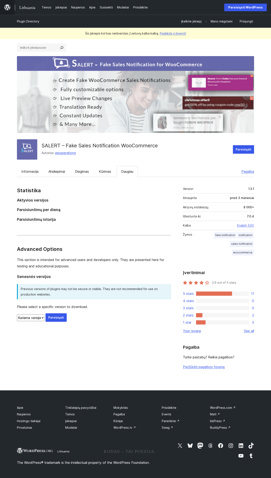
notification (245, 235)
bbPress (217, 421)
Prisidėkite (169, 407)
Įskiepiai (71, 421)
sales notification (241, 243)
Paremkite (171, 421)
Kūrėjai (118, 421)
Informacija (30, 171)
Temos (70, 414)
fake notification (225, 235)
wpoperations (65, 153)
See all (249, 331)
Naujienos (24, 414)
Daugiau (127, 171)
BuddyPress (220, 427)
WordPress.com (223, 407)
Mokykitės (120, 407)
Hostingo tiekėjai (28, 421)
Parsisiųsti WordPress (245, 7)
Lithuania (63, 451)
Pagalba (247, 171)
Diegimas (82, 171)
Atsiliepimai (56, 171)
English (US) (245, 225)
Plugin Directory (28, 21)
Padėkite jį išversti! (173, 33)
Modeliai (71, 427)
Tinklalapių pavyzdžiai (80, 407)
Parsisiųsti (243, 149)
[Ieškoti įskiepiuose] (62, 47)
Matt (215, 414)
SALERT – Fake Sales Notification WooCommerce (99, 145)
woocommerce (242, 252)
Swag (167, 427)
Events (166, 414)
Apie (20, 407)
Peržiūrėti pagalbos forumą (204, 367)
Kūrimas (105, 171)
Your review (192, 331)
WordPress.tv (124, 427)
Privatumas (24, 427)
